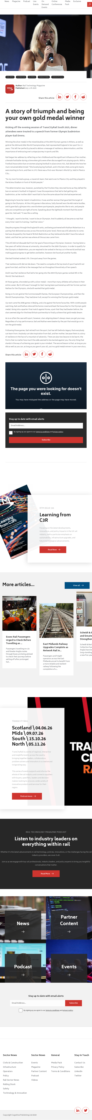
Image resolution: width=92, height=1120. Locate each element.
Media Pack (67, 3)
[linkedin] (77, 1110)
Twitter (77, 1076)
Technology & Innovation (15, 1093)
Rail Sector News (11, 1080)
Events (34, 1063)
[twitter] (85, 1110)
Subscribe (79, 1067)
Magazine (16, 1)
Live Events (36, 3)
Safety (6, 1088)
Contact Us (79, 1063)
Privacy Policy (57, 1067)
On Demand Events (45, 4)
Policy (6, 1076)
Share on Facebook (75, 97)
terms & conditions (43, 432)
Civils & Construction (13, 1063)
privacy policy (58, 432)
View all (76, 585)
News (7, 1)
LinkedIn (78, 1071)
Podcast (26, 1)
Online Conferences (57, 3)
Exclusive (77, 1)
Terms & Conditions (60, 1071)
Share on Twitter (67, 97)
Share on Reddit (83, 97)
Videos (34, 1080)
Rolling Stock (9, 1084)
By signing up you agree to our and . (38, 432)
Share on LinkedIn (59, 97)
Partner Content (39, 1071)
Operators (7, 1071)
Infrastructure (9, 1067)
